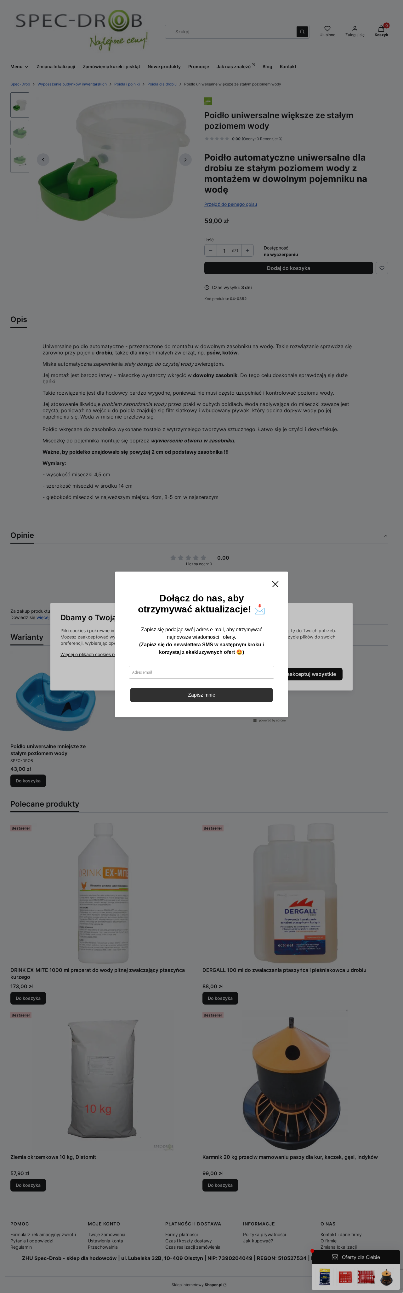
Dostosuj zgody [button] (246, 674)
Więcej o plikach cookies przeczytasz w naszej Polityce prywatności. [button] (131, 654)
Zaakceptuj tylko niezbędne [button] (175, 674)
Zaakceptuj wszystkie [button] (310, 674)
